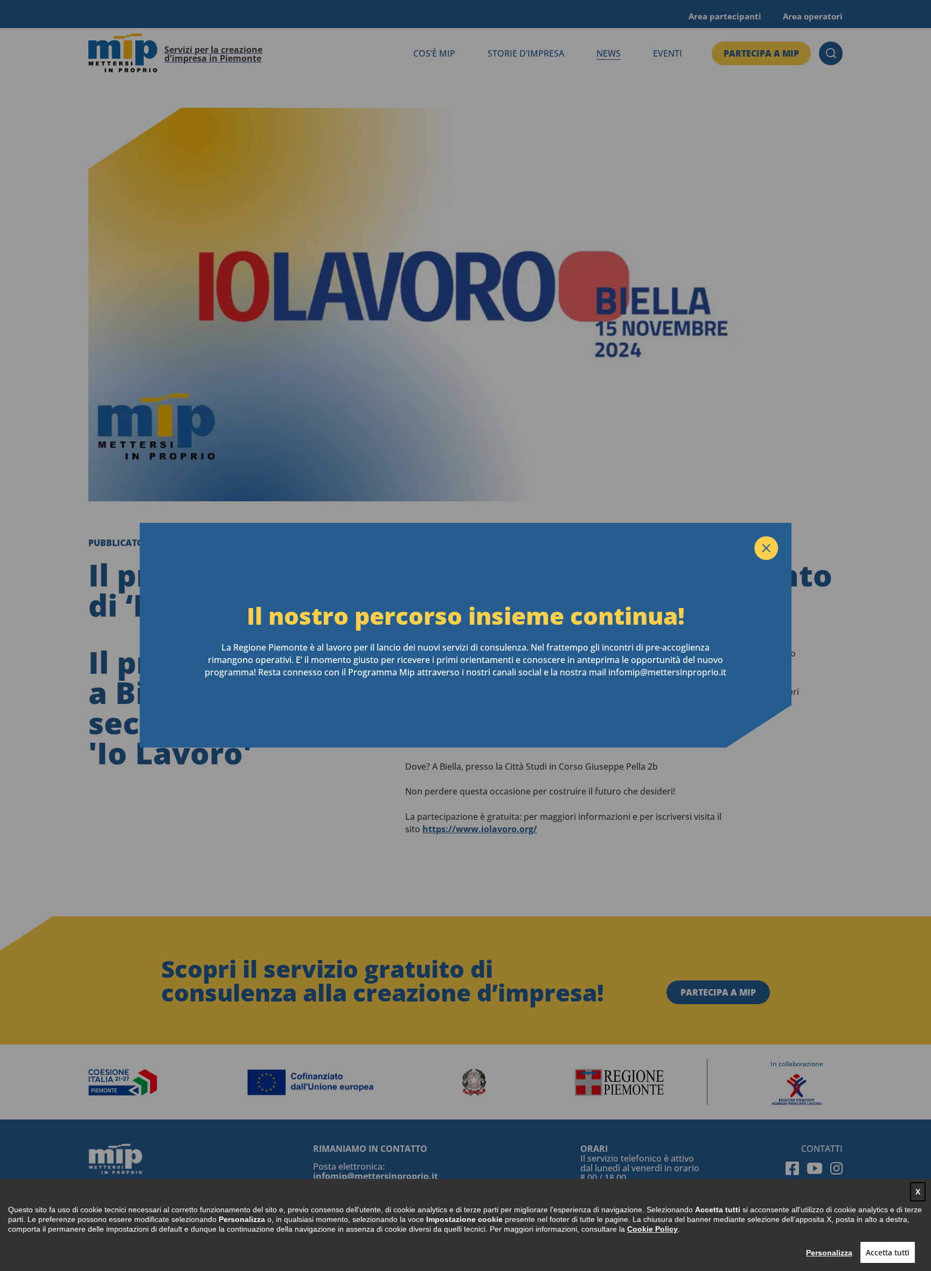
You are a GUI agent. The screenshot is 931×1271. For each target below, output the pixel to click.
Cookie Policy (652, 1229)
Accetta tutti (887, 1252)
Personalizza (829, 1252)
